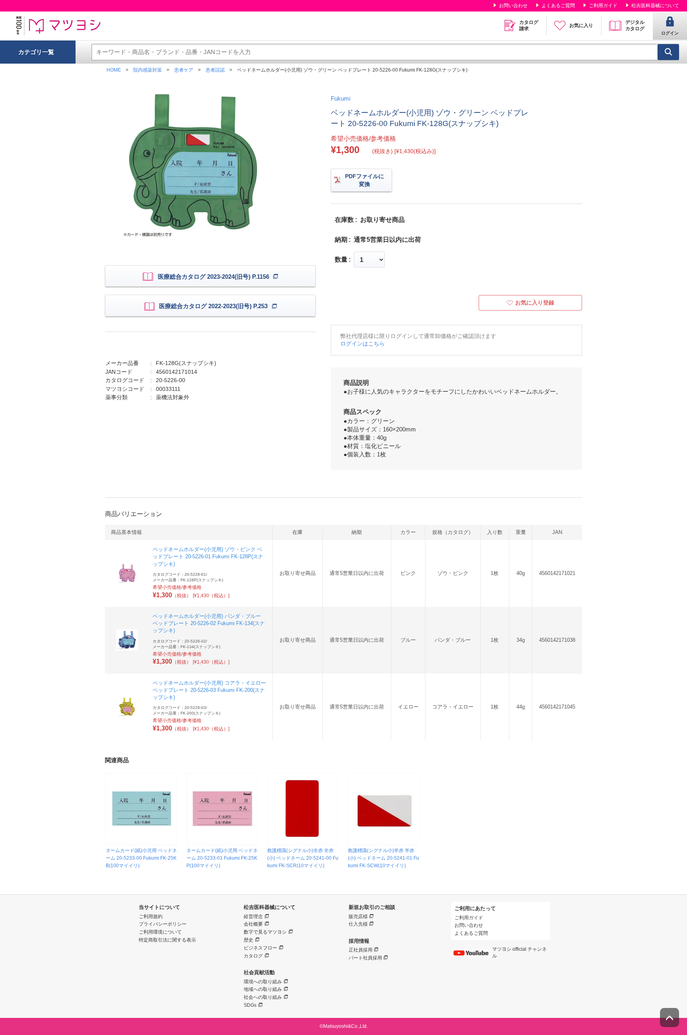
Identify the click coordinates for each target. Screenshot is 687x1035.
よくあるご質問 (558, 5)
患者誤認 (215, 70)
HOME (114, 70)
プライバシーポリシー (162, 924)
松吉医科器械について (655, 5)
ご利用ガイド (603, 5)
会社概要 (253, 924)
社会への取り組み (263, 997)
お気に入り (581, 25)
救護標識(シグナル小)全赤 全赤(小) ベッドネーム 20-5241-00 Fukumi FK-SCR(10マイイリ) (302, 858)
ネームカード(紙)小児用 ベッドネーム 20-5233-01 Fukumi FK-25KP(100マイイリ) (222, 858)
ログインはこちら (362, 343)
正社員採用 (361, 950)
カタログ (253, 956)
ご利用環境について (160, 932)
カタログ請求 (528, 25)
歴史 (248, 940)
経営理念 (253, 916)
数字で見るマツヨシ (265, 932)
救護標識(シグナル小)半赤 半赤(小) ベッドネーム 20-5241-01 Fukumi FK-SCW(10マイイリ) (383, 858)
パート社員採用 (365, 958)
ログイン (670, 33)
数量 (341, 259)
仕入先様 (358, 924)
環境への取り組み (263, 982)
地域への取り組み (263, 989)
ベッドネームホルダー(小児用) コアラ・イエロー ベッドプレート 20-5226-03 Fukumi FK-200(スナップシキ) (209, 690)
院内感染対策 (147, 70)
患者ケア (183, 70)
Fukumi (340, 98)
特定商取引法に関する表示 (167, 940)
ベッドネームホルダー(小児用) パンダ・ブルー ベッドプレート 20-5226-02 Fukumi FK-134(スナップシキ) (209, 623)
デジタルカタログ (634, 25)
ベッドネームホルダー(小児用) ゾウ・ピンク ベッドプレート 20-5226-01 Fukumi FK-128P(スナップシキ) (208, 556)
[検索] (668, 52)
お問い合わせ (513, 5)
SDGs (250, 1005)
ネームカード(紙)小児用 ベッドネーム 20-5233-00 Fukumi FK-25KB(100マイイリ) (141, 858)
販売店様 (358, 916)
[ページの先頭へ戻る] (669, 1017)
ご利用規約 (151, 916)
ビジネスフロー (260, 948)
